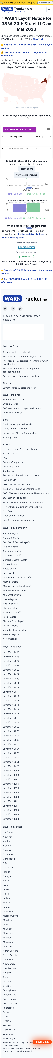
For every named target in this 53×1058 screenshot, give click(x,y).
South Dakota (10, 1003)
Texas (6, 1012)
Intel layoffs (9, 573)
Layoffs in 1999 (11, 770)
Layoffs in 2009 (11, 726)
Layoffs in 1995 (11, 788)
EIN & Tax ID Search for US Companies (23, 502)
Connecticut (9, 858)
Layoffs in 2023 (11, 665)
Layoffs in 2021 (11, 674)
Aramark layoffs (11, 538)
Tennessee (8, 1007)
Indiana (6, 898)
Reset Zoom (26, 168)
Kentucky (7, 907)
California (8, 832)
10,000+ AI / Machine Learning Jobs (21, 488)
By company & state (13, 399)
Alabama (7, 845)
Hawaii (6, 880)
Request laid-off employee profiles (21, 376)
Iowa (5, 885)
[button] (42, 1042)
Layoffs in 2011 (10, 718)
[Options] (49, 9)
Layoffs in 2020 (11, 678)
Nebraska (8, 959)
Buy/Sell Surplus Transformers (18, 520)
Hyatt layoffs (9, 568)
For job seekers (11, 453)
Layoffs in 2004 (11, 748)
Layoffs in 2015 (11, 700)
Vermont (7, 1025)
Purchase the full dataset (19, 130)
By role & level (10, 403)
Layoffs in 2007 (11, 735)
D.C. (5, 863)
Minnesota (8, 933)
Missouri (7, 937)
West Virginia (9, 1038)
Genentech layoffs (12, 555)
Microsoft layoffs (12, 595)
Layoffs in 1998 (11, 775)
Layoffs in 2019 (11, 683)
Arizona (7, 850)
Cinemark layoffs (12, 551)
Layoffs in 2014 (11, 705)
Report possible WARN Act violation (21, 475)
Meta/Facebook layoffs (15, 590)
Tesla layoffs (9, 616)
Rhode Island (9, 994)
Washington (9, 1029)
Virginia (7, 1021)
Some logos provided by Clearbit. (18, 1051)
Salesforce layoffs (12, 612)
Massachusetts (10, 915)
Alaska (6, 841)
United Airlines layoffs (14, 630)
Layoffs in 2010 (11, 722)
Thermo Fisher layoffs (14, 621)
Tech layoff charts (12, 412)
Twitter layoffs (10, 625)
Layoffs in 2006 (11, 740)
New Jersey (9, 964)
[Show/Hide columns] (48, 129)
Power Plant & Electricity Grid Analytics (23, 506)
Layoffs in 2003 (11, 753)
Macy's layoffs (10, 581)
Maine (6, 924)
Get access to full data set (16, 352)
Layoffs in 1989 (11, 814)
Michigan (7, 928)
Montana (7, 946)
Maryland (8, 920)
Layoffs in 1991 (10, 805)
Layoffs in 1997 (11, 779)
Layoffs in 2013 (11, 709)
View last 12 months (26, 174)
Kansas (6, 902)
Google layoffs (10, 564)
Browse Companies (13, 462)
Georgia (7, 876)
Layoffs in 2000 (11, 766)
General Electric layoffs (15, 559)
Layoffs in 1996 (11, 783)
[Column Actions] (28, 137)
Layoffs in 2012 (11, 713)
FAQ (5, 457)
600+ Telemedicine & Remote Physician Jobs (26, 493)
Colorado (8, 854)
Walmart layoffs (11, 634)
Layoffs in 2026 (11, 652)
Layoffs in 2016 (11, 696)
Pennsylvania (9, 990)
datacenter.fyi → (45, 3)
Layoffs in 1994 (11, 792)
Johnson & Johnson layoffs (17, 577)
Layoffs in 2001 (11, 761)
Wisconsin (8, 1034)
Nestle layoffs (10, 599)
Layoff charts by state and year (19, 387)
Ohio (5, 977)
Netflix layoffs (10, 603)
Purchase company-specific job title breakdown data (21, 370)
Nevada (7, 972)
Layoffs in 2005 (11, 744)
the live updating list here (30, 234)
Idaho (6, 889)
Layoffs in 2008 (11, 731)
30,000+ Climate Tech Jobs (17, 484)
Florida (6, 871)
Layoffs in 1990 (11, 810)
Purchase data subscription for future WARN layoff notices (26, 362)
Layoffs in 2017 (11, 691)
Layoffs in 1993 (11, 797)
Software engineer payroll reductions (22, 408)
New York (38, 39)
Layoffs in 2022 (11, 669)
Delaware (8, 867)
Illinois (6, 893)
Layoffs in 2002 (11, 757)
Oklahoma (8, 981)
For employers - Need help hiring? (20, 449)
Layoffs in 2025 (11, 656)
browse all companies (12, 237)
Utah (5, 1016)
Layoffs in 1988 (11, 818)
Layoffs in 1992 (11, 801)
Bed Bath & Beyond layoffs (16, 542)
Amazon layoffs (11, 533)
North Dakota (10, 955)
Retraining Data (11, 466)
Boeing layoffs (10, 546)
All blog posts (10, 437)
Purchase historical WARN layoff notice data (26, 356)
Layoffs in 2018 (11, 687)
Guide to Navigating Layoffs (17, 424)
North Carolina (10, 950)
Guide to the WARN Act (15, 428)
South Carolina (10, 999)
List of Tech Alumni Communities (20, 433)
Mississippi (8, 942)
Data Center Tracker (13, 515)
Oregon (7, 985)
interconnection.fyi (11, 1045)
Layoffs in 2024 (11, 661)
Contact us (8, 471)
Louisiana (8, 911)
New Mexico (9, 968)
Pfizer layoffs (10, 608)
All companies (10, 638)
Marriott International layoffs (17, 586)
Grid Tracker (9, 511)
